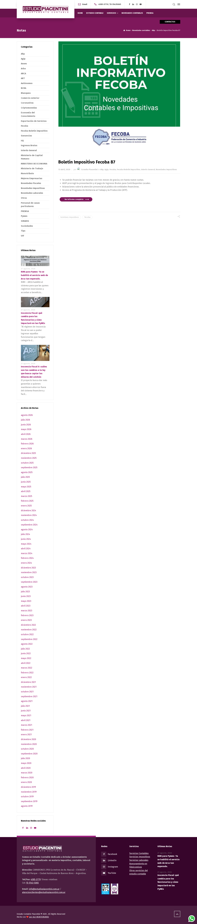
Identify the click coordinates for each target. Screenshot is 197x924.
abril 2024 (26, 548)
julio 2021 (25, 706)
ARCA (23, 73)
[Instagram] (137, 4)
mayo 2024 (26, 544)
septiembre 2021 (29, 696)
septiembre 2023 (29, 582)
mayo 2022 (26, 658)
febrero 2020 (27, 777)
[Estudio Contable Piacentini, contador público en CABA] (45, 9)
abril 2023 (25, 605)
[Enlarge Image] (119, 96)
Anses (24, 63)
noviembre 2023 (29, 572)
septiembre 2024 (29, 524)
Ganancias (26, 135)
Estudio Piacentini (89, 169)
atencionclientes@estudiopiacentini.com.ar (43, 892)
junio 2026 (26, 424)
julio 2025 (25, 477)
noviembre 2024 (29, 515)
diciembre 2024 (28, 510)
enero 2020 (26, 782)
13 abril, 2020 (64, 169)
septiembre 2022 (29, 639)
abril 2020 (26, 768)
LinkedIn (112, 860)
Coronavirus (27, 103)
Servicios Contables (139, 853)
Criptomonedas (29, 108)
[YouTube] (140, 4)
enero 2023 (26, 620)
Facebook (112, 854)
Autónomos (26, 83)
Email (84, 4)
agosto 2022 (27, 644)
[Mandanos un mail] (96, 4)
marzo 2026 (26, 439)
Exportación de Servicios (34, 121)
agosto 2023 (27, 586)
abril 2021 (25, 720)
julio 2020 (25, 758)
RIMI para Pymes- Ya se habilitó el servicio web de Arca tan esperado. (34, 275)
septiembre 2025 (29, 467)
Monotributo (27, 173)
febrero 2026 (27, 443)
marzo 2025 (26, 496)
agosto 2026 (27, 415)
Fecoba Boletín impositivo (128, 169)
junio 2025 (26, 482)
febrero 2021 (27, 730)
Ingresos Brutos (29, 145)
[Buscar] (174, 4)
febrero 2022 (27, 672)
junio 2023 (26, 596)
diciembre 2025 (28, 453)
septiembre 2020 (29, 753)
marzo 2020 (26, 772)
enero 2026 (26, 448)
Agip (107, 169)
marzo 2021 (26, 725)
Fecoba (112, 169)
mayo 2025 (26, 486)
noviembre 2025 (29, 458)
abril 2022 (25, 663)
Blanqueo (26, 93)
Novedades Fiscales (31, 183)
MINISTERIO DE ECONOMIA (34, 163)
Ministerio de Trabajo (32, 168)
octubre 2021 (27, 691)
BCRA (23, 88)
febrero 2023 (27, 615)
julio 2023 (25, 591)
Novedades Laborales (32, 193)
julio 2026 (25, 420)
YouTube (112, 873)
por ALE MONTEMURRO (39, 917)
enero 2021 (26, 734)
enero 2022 (26, 677)
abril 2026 (26, 434)
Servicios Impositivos (139, 856)
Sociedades (27, 226)
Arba (23, 68)
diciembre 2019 (28, 787)
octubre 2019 (27, 796)
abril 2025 (25, 491)
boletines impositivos (69, 217)
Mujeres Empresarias (31, 178)
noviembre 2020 (29, 744)
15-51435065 (115, 4)
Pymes (24, 216)
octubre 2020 (27, 749)
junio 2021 (26, 710)
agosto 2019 (27, 806)
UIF (22, 235)
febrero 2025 (27, 501)
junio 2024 (26, 539)
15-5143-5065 (32, 883)
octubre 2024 (27, 520)
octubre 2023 (27, 577)
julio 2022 (25, 648)
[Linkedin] (133, 4)
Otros (24, 198)
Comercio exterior (30, 98)
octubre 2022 (27, 634)
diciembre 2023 (28, 567)
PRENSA (25, 211)
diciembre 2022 (28, 625)
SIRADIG (25, 221)
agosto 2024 (27, 529)
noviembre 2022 (29, 629)
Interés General (148, 169)
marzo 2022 (26, 668)
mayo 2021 (26, 715)
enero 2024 (26, 563)
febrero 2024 (27, 558)
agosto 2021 (26, 701)
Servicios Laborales (138, 860)
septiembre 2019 (29, 801)
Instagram (113, 866)
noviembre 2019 (29, 792)
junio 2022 (26, 653)
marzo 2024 (26, 553)
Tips (23, 230)
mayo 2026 (26, 429)
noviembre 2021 (28, 687)
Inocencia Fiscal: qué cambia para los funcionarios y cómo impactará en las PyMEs (168, 882)
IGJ (22, 140)
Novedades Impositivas (166, 169)
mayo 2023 (26, 601)
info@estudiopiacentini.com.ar (44, 889)
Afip (102, 169)
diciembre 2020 (28, 739)
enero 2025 (26, 505)
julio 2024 (25, 534)
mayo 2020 (26, 763)
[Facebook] (129, 4)
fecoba (87, 217)
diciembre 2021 (28, 682)
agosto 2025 (27, 472)
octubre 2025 (27, 463)
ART (23, 78)
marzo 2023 (26, 610)
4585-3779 (103, 4)
